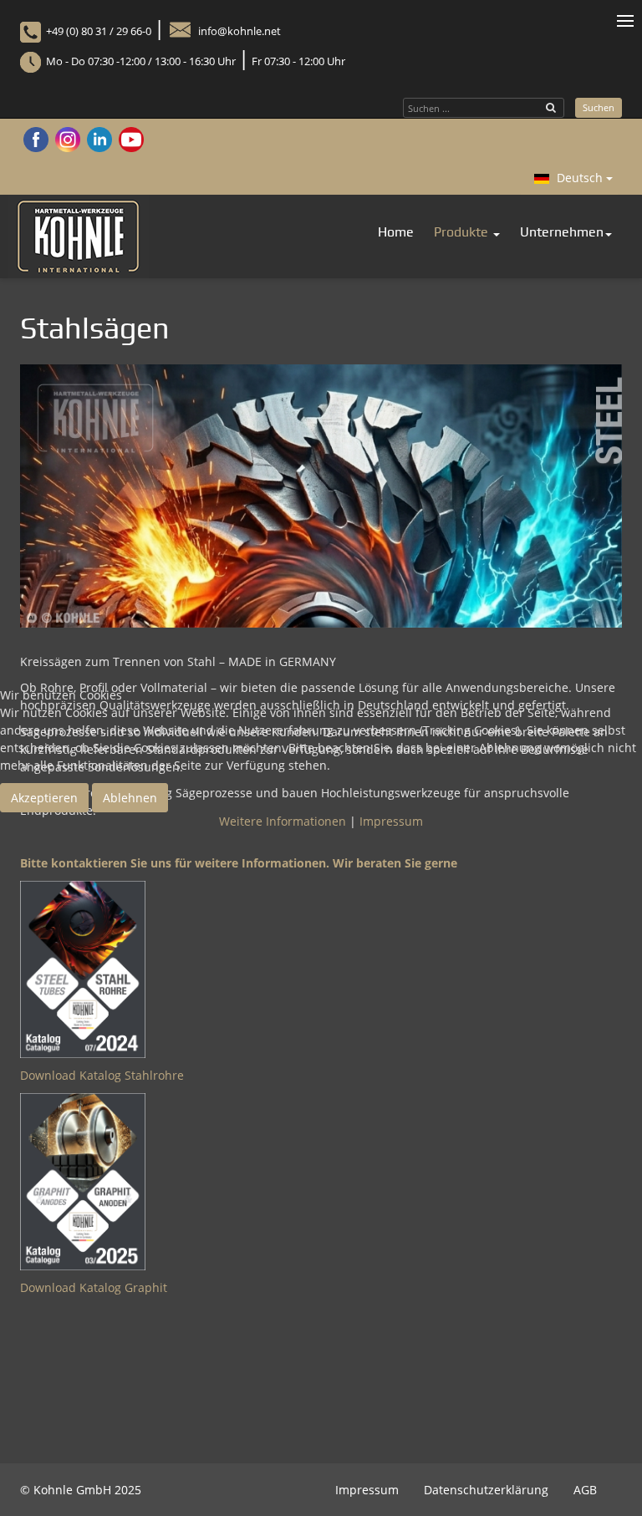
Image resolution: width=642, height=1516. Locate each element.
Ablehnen (130, 798)
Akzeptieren (44, 798)
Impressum (391, 821)
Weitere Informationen (282, 821)
